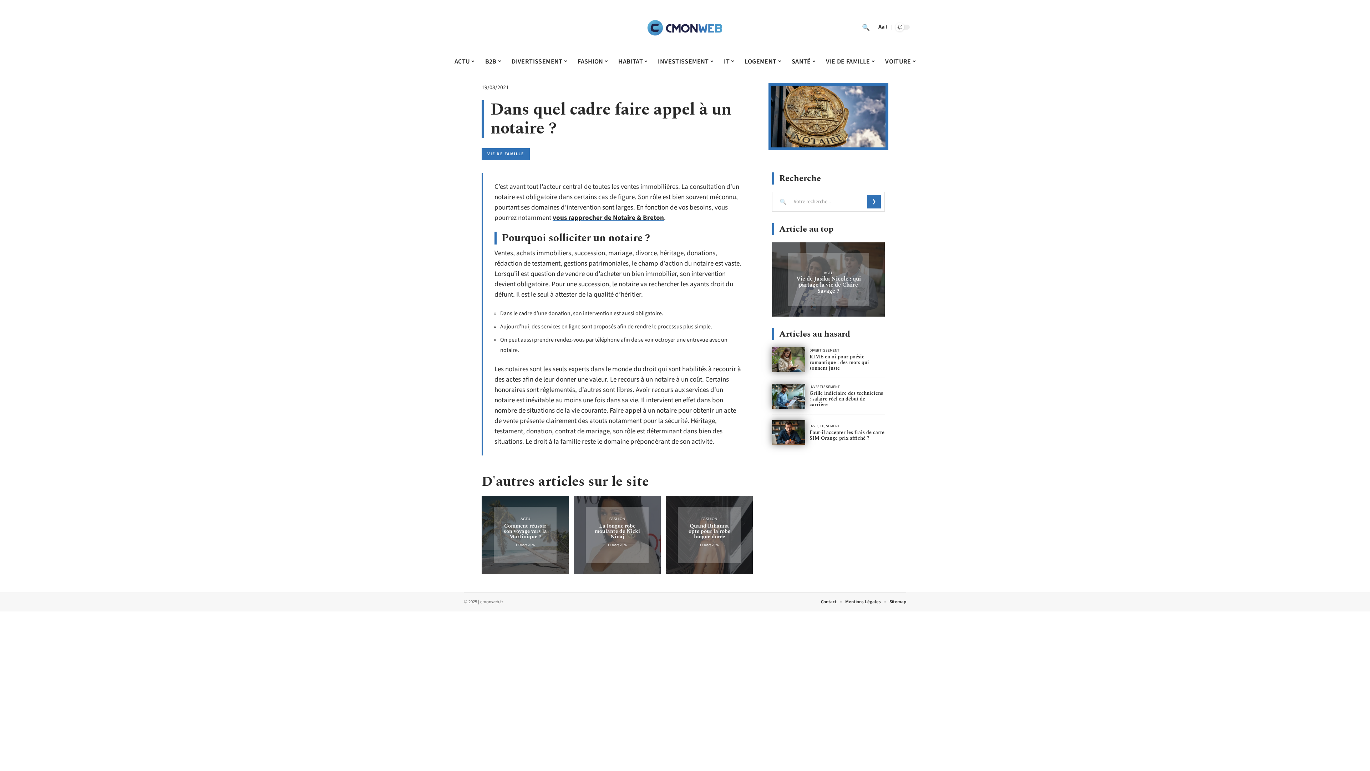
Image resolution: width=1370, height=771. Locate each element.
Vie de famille (505, 154)
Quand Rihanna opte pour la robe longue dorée (709, 531)
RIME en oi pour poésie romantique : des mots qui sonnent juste (839, 362)
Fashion (617, 519)
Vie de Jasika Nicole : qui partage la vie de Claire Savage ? (828, 284)
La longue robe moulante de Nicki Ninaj (617, 531)
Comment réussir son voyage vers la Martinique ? (525, 531)
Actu (525, 519)
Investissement (825, 387)
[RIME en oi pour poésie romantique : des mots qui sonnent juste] (788, 359)
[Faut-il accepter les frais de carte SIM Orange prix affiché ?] (788, 432)
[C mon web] (685, 27)
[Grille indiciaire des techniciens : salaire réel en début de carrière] (788, 396)
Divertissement (825, 350)
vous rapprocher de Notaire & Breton (608, 218)
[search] (866, 27)
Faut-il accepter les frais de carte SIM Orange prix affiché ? (847, 435)
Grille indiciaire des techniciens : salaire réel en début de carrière (846, 398)
